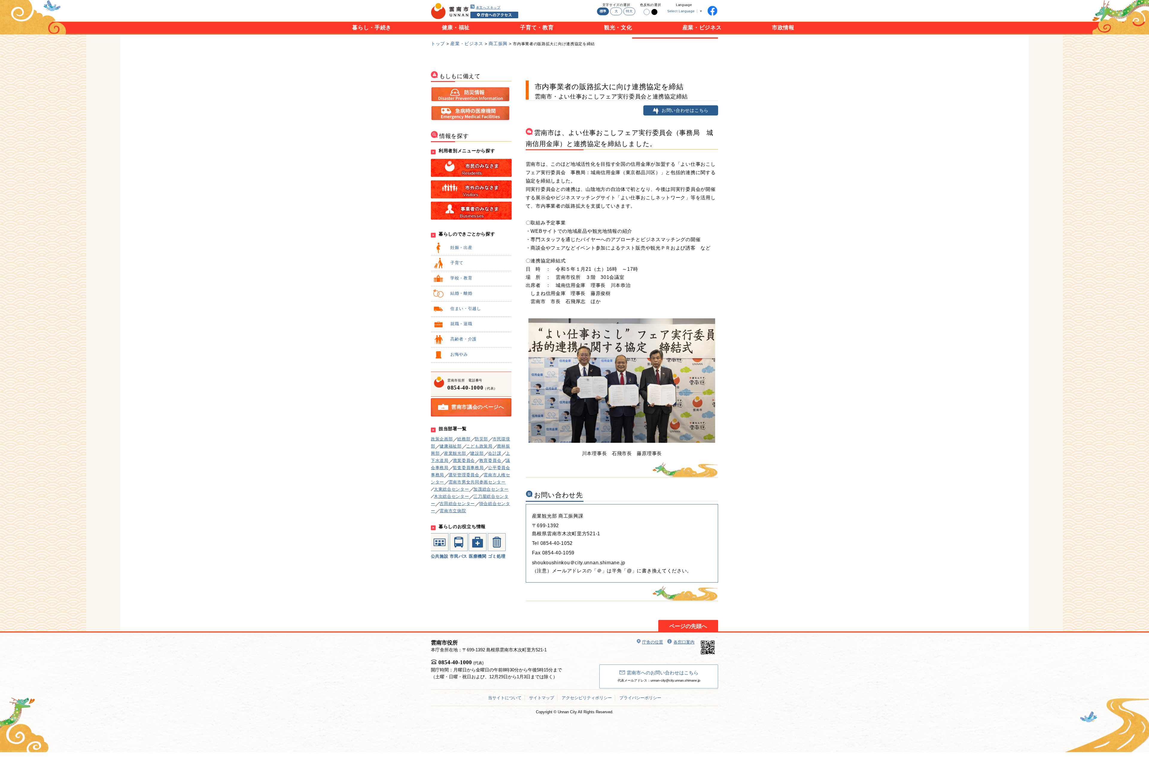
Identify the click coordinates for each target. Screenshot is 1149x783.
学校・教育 (461, 278)
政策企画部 (442, 439)
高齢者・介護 (463, 339)
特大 (629, 11)
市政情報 (783, 28)
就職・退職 (461, 323)
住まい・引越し (465, 308)
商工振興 (498, 43)
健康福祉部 (451, 446)
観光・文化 (618, 28)
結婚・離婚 (461, 293)
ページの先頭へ (688, 626)
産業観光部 (455, 453)
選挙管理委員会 (464, 474)
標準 (603, 11)
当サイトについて (505, 697)
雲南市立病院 (453, 510)
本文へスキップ (488, 7)
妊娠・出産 (461, 247)
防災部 (481, 439)
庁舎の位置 (652, 642)
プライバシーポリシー (640, 697)
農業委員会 (464, 460)
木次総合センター (451, 496)
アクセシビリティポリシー (587, 697)
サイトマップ (541, 697)
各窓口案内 (684, 642)
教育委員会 (490, 460)
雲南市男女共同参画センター (477, 482)
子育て (456, 262)
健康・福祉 (456, 28)
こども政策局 (479, 446)
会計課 (494, 453)
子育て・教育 (537, 28)
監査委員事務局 (468, 467)
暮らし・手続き (371, 28)
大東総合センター (451, 489)
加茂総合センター (491, 489)
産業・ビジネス (702, 28)
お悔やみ (459, 354)
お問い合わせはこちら (685, 110)
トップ (438, 43)
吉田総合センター (457, 503)
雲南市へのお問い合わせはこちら (662, 672)
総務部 (463, 439)
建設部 (477, 453)
